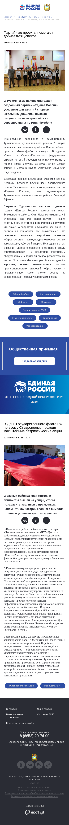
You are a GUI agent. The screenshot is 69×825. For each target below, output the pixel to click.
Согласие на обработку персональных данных (34, 796)
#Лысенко (46, 302)
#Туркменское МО (22, 318)
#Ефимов (23, 302)
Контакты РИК (45, 714)
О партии (11, 709)
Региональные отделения (14, 716)
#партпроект (50, 318)
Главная (8, 17)
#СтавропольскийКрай (21, 685)
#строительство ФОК (34, 310)
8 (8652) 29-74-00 (34, 736)
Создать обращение (34, 361)
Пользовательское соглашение (34, 787)
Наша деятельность (26, 17)
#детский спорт (48, 294)
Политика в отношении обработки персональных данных (34, 793)
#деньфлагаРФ (52, 685)
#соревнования (34, 326)
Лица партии (44, 709)
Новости (45, 17)
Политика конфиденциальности (34, 790)
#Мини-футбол (21, 294)
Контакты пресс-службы (20, 723)
